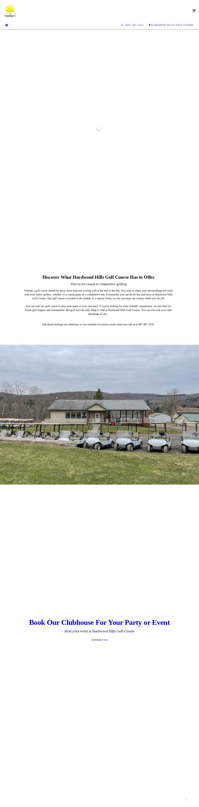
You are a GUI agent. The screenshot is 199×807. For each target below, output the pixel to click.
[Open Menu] (194, 11)
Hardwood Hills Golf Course (172, 25)
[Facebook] (6, 25)
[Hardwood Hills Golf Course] (96, 11)
